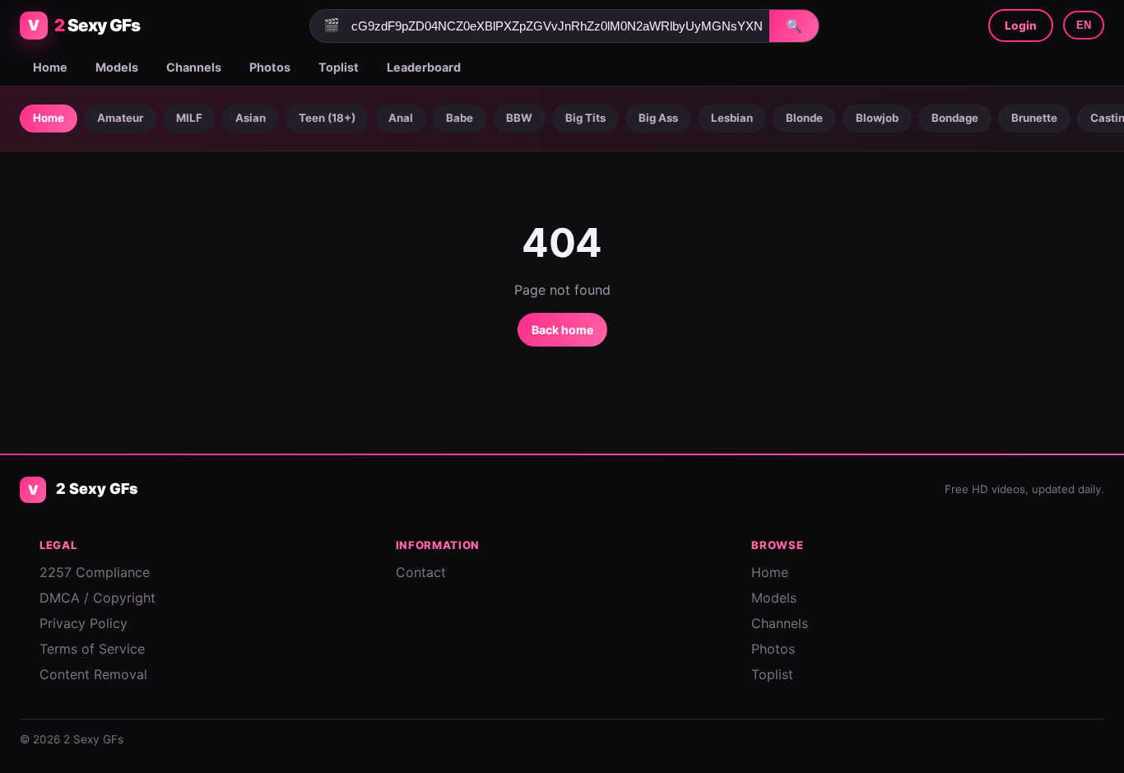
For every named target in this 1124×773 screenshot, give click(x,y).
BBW (519, 117)
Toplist (338, 67)
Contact (421, 572)
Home (50, 67)
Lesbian (732, 117)
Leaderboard (424, 67)
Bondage (954, 117)
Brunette (1034, 117)
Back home (562, 330)
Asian (250, 117)
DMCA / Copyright (97, 597)
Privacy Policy (83, 623)
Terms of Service (92, 648)
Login (1021, 25)
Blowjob (877, 117)
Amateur (120, 117)
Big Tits (585, 117)
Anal (400, 117)
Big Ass (658, 117)
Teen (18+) (327, 117)
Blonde (804, 117)
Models (116, 67)
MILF (189, 117)
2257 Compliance (94, 572)
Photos (269, 67)
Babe (459, 117)
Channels (193, 67)
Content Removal (93, 674)
